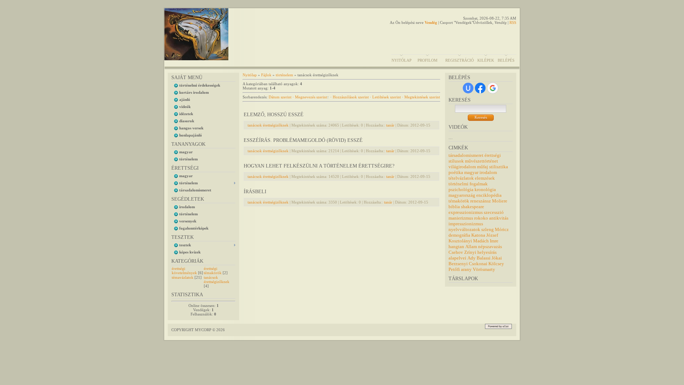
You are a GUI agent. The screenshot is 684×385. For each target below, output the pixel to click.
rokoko (481, 218)
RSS (512, 22)
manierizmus (461, 218)
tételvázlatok (461, 178)
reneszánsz (480, 201)
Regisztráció (459, 60)
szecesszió (494, 212)
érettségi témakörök (213, 270)
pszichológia (461, 189)
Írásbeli (255, 191)
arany (466, 269)
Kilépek (485, 60)
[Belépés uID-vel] (468, 88)
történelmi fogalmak (468, 183)
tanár (390, 125)
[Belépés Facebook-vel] (480, 88)
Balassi (484, 258)
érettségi (492, 155)
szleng (487, 229)
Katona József (484, 235)
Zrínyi (470, 252)
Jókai (497, 258)
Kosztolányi (460, 240)
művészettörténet (481, 161)
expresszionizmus (466, 212)
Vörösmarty (484, 269)
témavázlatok (182, 277)
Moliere (499, 201)
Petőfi (454, 269)
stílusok (456, 161)
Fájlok (266, 75)
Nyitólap (401, 60)
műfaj (482, 166)
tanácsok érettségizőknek (216, 279)
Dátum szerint (280, 97)
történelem (284, 75)
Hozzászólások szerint (351, 97)
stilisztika (498, 166)
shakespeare (472, 206)
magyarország (462, 195)
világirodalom (462, 166)
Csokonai (478, 263)
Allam (471, 246)
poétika (456, 172)
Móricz (502, 229)
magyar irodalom (480, 172)
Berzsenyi (458, 263)
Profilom (427, 60)
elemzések (485, 178)
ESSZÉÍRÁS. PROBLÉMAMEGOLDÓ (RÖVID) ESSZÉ (303, 140)
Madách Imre (485, 240)
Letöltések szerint (386, 97)
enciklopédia (489, 195)
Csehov (456, 252)
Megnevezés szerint (311, 97)
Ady (471, 258)
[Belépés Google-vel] (492, 88)
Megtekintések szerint (422, 97)
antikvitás (498, 218)
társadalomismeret (466, 155)
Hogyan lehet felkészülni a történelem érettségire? (319, 166)
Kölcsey (496, 263)
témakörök (459, 201)
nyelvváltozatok (464, 229)
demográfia (459, 235)
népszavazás (490, 246)
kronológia (485, 189)
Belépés (506, 60)
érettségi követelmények (184, 270)
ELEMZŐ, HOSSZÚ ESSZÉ (274, 114)
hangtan (456, 246)
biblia (454, 206)
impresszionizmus (466, 223)
